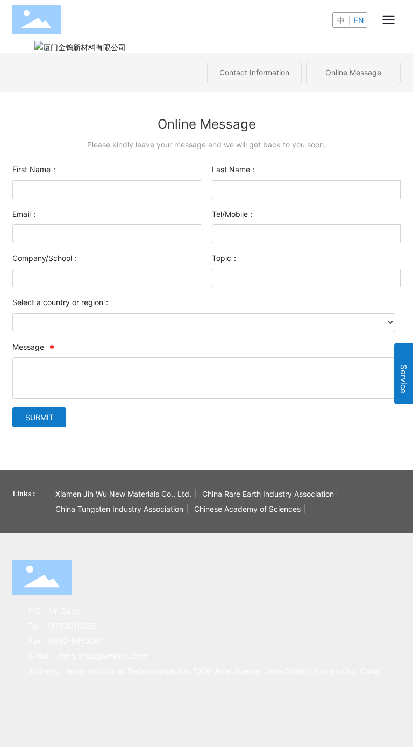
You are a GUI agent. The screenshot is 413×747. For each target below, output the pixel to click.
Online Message (353, 72)
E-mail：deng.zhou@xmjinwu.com (88, 655)
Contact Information (254, 72)
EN (359, 20)
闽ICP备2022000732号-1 (259, 718)
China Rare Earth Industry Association (268, 493)
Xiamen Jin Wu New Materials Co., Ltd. (123, 493)
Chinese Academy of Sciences (247, 508)
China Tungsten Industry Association (119, 508)
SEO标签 (37, 734)
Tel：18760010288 (62, 625)
